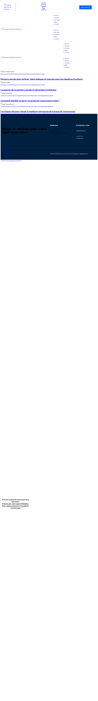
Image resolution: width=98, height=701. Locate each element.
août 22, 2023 (8, 74)
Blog (55, 22)
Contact (56, 24)
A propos (57, 20)
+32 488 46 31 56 (79, 138)
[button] (70, 28)
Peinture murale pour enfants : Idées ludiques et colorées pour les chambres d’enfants (41, 79)
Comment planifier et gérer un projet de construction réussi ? (30, 100)
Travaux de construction (7, 95)
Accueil (56, 15)
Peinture (3, 74)
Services (56, 17)
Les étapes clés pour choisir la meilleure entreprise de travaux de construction (38, 111)
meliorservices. (83, 153)
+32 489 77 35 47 (79, 136)
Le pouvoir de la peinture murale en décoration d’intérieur (29, 90)
